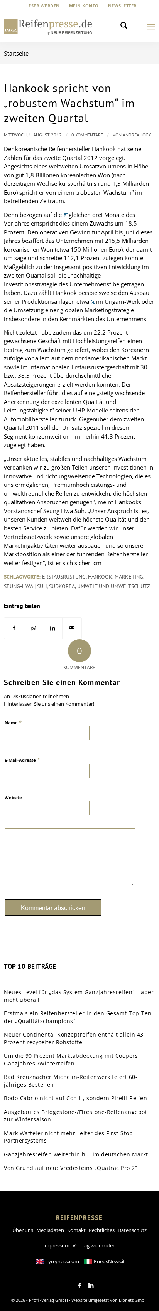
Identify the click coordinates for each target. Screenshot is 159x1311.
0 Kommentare (87, 135)
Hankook (100, 576)
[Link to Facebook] (79, 1285)
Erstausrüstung (64, 576)
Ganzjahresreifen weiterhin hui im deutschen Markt (76, 1154)
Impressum (56, 1245)
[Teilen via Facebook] (14, 628)
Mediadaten (50, 1230)
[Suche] (126, 26)
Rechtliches (102, 1230)
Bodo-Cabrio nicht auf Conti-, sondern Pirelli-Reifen (75, 1098)
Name (13, 722)
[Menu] (151, 26)
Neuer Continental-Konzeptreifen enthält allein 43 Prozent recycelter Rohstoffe (74, 1038)
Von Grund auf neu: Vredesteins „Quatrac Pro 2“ (70, 1167)
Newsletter (122, 5)
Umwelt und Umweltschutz (113, 586)
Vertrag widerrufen (94, 1245)
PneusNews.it (109, 1261)
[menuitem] (43, 6)
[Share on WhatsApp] (33, 628)
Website (13, 797)
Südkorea (62, 586)
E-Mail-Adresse (22, 759)
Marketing (129, 576)
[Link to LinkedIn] (91, 1285)
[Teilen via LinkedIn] (52, 628)
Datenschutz (132, 1230)
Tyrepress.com (62, 1261)
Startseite (16, 53)
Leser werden (43, 5)
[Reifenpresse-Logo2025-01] (48, 26)
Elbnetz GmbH (133, 1300)
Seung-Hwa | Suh (25, 586)
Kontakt (76, 1230)
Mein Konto (84, 5)
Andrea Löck (137, 135)
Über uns (22, 1230)
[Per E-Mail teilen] (72, 628)
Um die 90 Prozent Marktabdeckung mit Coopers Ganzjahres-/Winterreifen (71, 1059)
